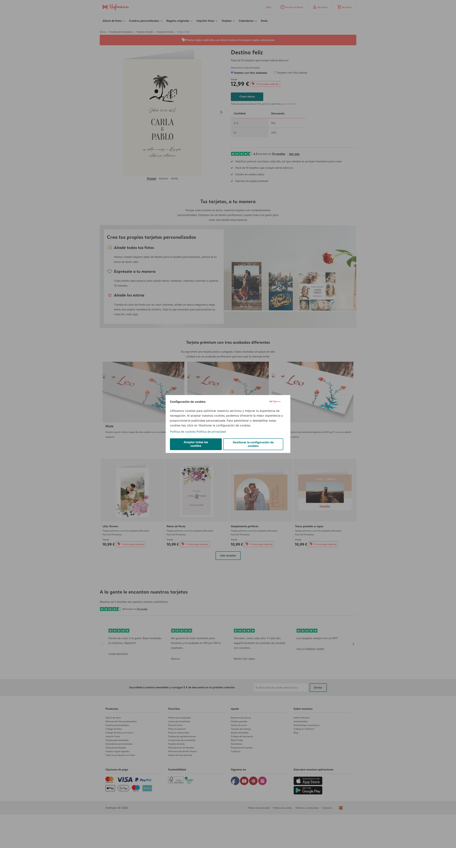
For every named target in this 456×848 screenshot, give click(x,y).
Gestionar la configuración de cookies (253, 444)
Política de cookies (183, 431)
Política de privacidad (211, 431)
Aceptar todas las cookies (196, 443)
